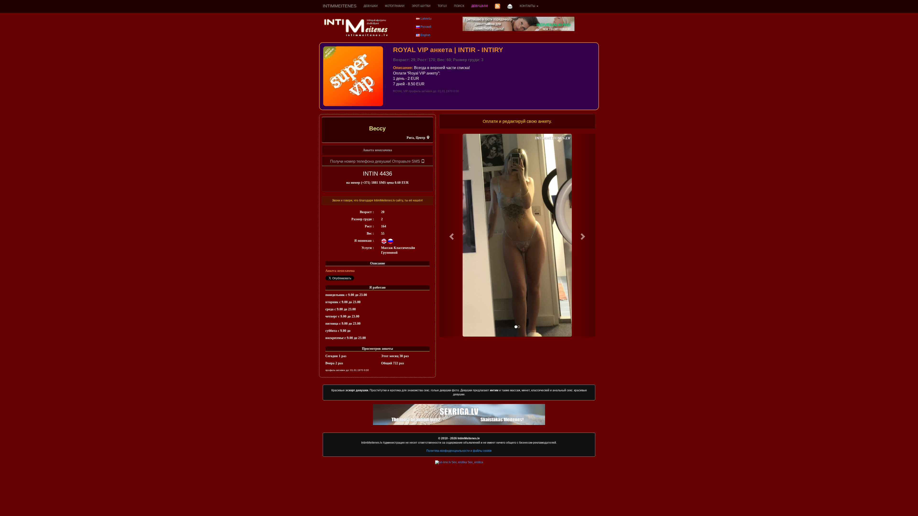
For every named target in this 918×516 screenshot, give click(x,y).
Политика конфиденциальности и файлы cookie (459, 450)
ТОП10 (442, 6)
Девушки (371, 6)
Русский (426, 26)
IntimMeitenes (339, 6)
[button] (451, 235)
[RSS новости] (497, 6)
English (425, 35)
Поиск (459, 6)
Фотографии (394, 6)
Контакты (528, 6)
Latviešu (426, 18)
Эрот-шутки (421, 6)
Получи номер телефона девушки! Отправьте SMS (375, 161)
